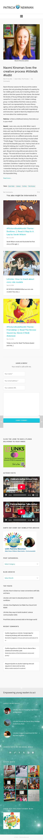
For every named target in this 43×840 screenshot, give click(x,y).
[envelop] (10, 753)
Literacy (18, 186)
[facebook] (19, 753)
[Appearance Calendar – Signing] (33, 783)
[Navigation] (21, 16)
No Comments (8, 192)
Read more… (7, 178)
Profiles (24, 186)
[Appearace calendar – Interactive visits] (21, 795)
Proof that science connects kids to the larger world (20, 619)
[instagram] (28, 753)
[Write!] (21, 771)
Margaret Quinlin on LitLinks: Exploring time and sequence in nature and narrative (19, 665)
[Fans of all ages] (9, 771)
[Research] (9, 795)
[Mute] (33, 495)
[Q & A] (21, 783)
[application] (21, 487)
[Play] (6, 495)
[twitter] (24, 753)
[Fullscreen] (37, 495)
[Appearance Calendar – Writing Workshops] (33, 795)
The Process (25, 79)
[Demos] (33, 771)
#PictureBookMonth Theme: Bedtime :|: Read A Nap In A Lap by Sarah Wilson (20, 231)
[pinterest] (33, 753)
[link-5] (15, 753)
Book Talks (18, 79)
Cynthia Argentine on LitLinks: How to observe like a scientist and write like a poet (20, 649)
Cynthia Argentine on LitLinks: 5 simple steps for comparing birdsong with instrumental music (19, 634)
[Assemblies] (9, 783)
